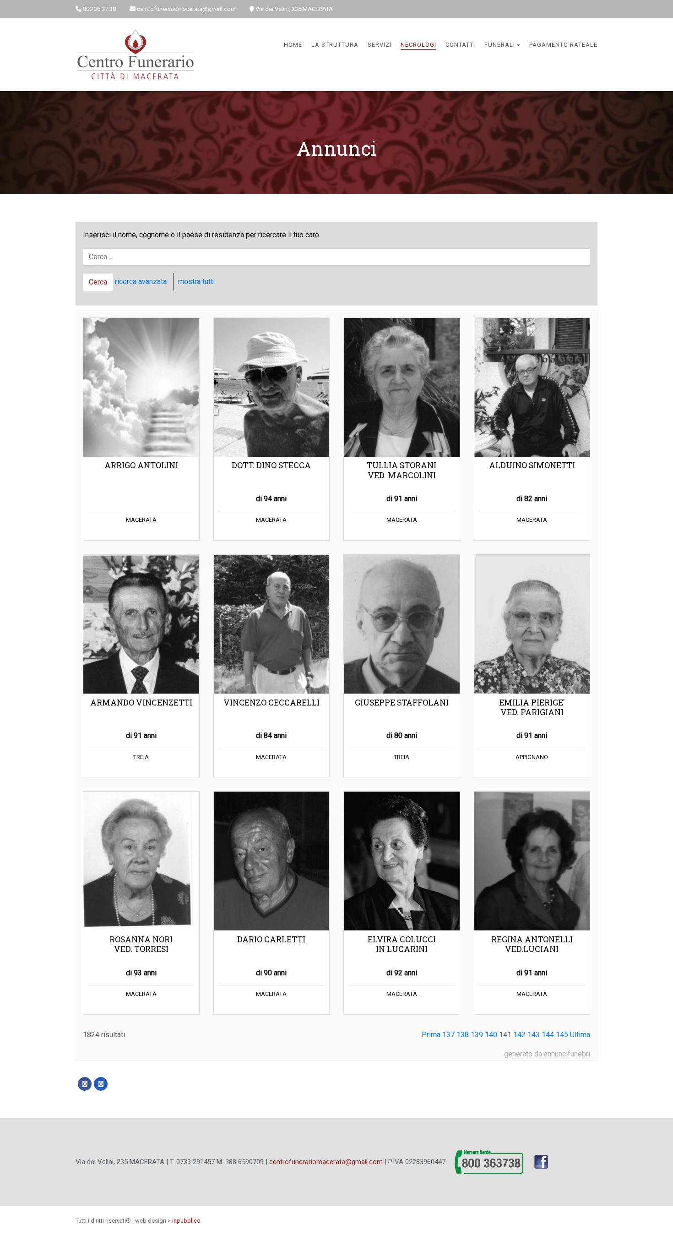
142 (519, 1034)
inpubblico (186, 1220)
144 (548, 1034)
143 (533, 1034)
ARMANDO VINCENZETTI (141, 702)
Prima (431, 1034)
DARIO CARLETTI (271, 939)
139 (477, 1034)
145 (562, 1034)
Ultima (580, 1034)
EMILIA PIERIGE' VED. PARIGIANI (532, 707)
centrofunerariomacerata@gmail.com (326, 1161)
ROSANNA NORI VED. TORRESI (141, 944)
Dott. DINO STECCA (271, 465)
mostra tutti (196, 281)
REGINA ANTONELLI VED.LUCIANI (532, 944)
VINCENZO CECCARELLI (271, 702)
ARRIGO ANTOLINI (141, 465)
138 (462, 1034)
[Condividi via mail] (117, 1084)
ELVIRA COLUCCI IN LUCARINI (402, 944)
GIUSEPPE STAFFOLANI (402, 702)
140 (491, 1034)
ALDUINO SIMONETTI (532, 465)
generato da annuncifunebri (547, 1054)
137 (448, 1034)
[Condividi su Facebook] (85, 1084)
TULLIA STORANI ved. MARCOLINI (401, 470)
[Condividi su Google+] (101, 1084)
